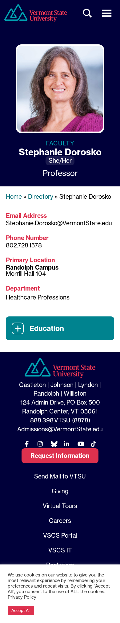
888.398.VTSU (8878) (60, 420)
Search (88, 13)
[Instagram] (40, 444)
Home (14, 196)
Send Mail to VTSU (60, 476)
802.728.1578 (24, 245)
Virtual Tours (60, 506)
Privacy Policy (22, 597)
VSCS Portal (60, 535)
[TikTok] (93, 444)
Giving (60, 491)
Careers (60, 520)
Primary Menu (107, 13)
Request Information (60, 455)
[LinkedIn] (66, 444)
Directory (40, 196)
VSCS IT (60, 550)
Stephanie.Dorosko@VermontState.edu (59, 223)
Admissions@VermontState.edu (60, 429)
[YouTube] (80, 444)
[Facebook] (26, 444)
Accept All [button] (20, 610)
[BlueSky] (53, 444)
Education (47, 328)
